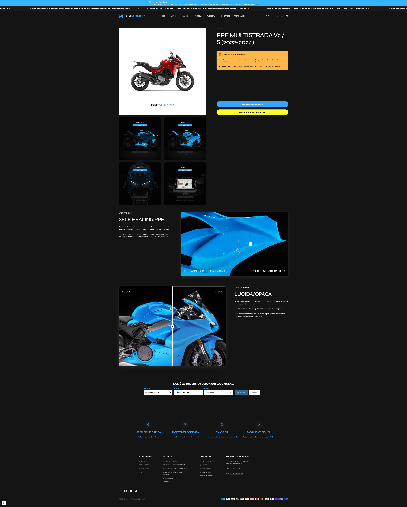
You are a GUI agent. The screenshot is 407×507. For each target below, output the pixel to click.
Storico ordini (144, 468)
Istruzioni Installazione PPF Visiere (176, 468)
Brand (147, 388)
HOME (164, 16)
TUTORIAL (211, 16)
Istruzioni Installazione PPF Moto (175, 465)
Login (141, 472)
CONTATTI (225, 16)
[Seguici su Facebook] (120, 491)
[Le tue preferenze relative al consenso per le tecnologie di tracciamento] (4, 503)
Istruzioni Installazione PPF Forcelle (173, 473)
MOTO (173, 16)
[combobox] (158, 392)
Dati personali (144, 465)
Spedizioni (203, 465)
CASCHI (185, 16)
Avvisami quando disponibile (252, 112)
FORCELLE (198, 16)
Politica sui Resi (205, 468)
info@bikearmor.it (236, 473)
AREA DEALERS (239, 16)
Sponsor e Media (206, 472)
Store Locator (168, 478)
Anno (206, 388)
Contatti (166, 482)
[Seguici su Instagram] (125, 491)
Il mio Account (144, 461)
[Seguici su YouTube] (131, 491)
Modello (178, 388)
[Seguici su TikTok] (136, 491)
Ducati (219, 29)
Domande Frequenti (170, 461)
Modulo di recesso (207, 476)
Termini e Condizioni (207, 461)
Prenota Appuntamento (252, 104)
